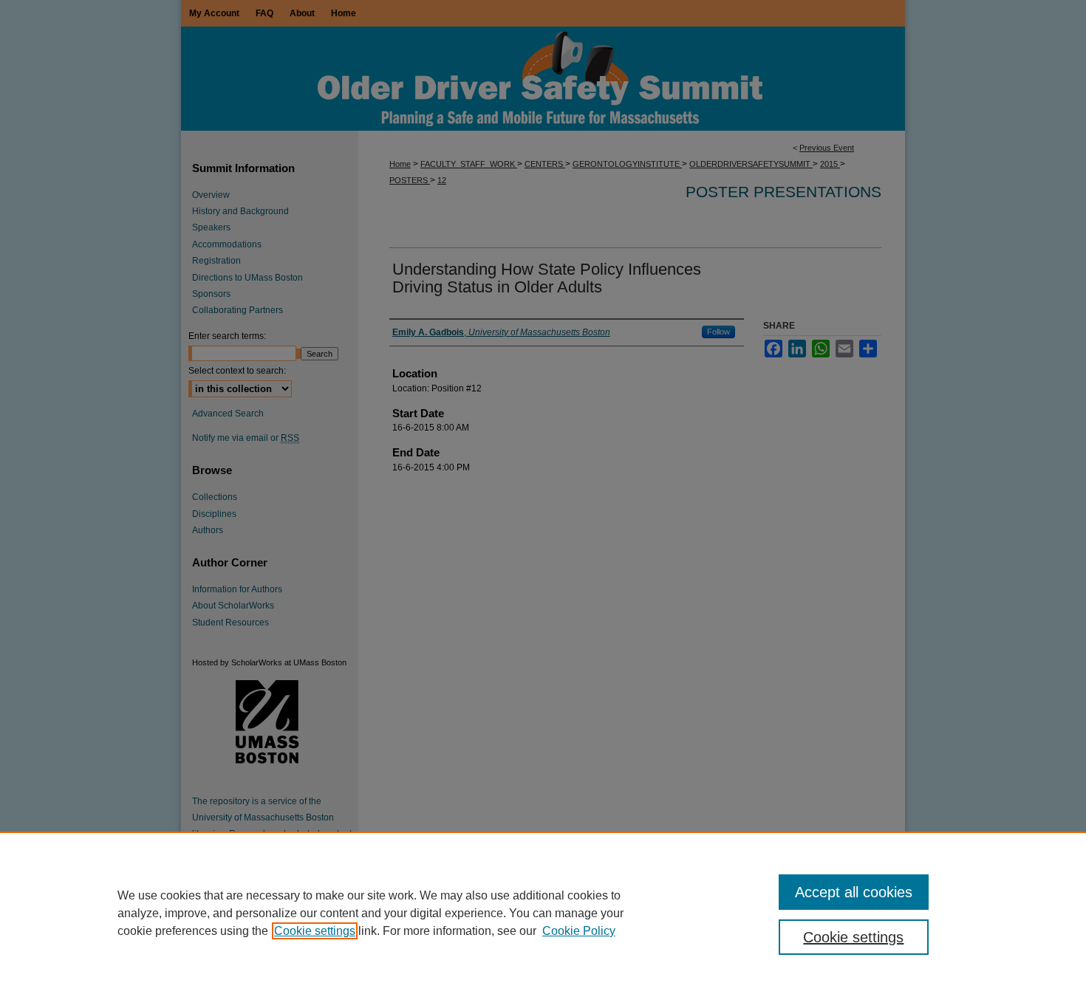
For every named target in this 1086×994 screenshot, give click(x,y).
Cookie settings (314, 931)
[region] (543, 913)
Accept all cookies (853, 892)
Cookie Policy (578, 931)
